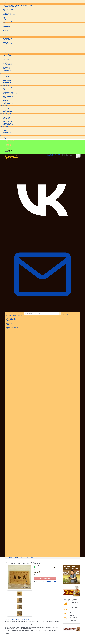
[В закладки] (55, 567)
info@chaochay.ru (51, 155)
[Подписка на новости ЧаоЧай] (42, 311)
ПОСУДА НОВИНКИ (32, 5)
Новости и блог (66, 313)
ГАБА (8, 126)
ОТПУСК (4, 5)
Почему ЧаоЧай (10, 140)
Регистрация (7, 151)
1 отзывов (46, 581)
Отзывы (9, 145)
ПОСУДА (8, 85)
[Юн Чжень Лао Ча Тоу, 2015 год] (19, 577)
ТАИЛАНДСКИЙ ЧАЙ (11, 319)
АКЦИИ (26, 5)
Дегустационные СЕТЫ (12, 5)
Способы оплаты (11, 143)
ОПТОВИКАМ (66, 314)
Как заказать (10, 141)
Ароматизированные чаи (12, 327)
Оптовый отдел (10, 147)
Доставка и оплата (26, 619)
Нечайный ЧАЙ (10, 135)
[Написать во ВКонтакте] (42, 236)
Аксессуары (9, 105)
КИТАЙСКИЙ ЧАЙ (10, 37)
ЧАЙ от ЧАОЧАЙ (20, 5)
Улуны (8, 73)
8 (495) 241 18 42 (49, 154)
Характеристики (15, 619)
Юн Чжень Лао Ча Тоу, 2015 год (28, 557)
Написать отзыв (52, 581)
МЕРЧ (8, 330)
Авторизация (7, 153)
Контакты (9, 148)
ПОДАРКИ (9, 113)
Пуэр (8, 54)
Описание (8, 619)
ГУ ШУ (8, 328)
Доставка (9, 144)
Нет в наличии (45, 578)
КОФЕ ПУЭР (10, 322)
